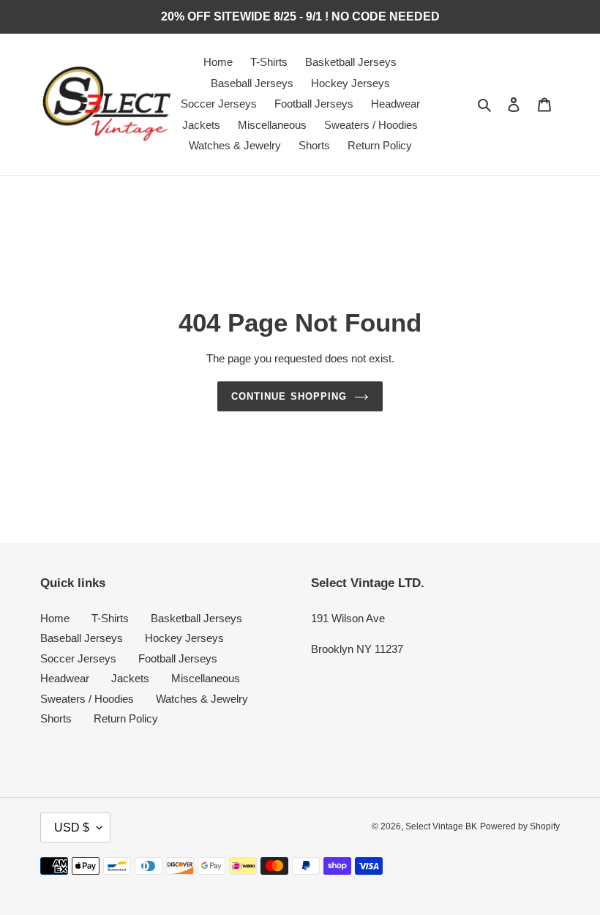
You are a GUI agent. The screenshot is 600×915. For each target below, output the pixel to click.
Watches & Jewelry (202, 698)
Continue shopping (289, 396)
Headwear (64, 678)
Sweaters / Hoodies (87, 698)
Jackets (130, 678)
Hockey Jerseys (184, 638)
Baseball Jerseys (81, 638)
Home (55, 618)
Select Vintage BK (441, 826)
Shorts (56, 718)
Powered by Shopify (520, 826)
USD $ (71, 827)
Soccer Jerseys (78, 658)
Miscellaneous (205, 678)
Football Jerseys (177, 658)
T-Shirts (110, 618)
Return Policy (126, 718)
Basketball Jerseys (196, 618)
